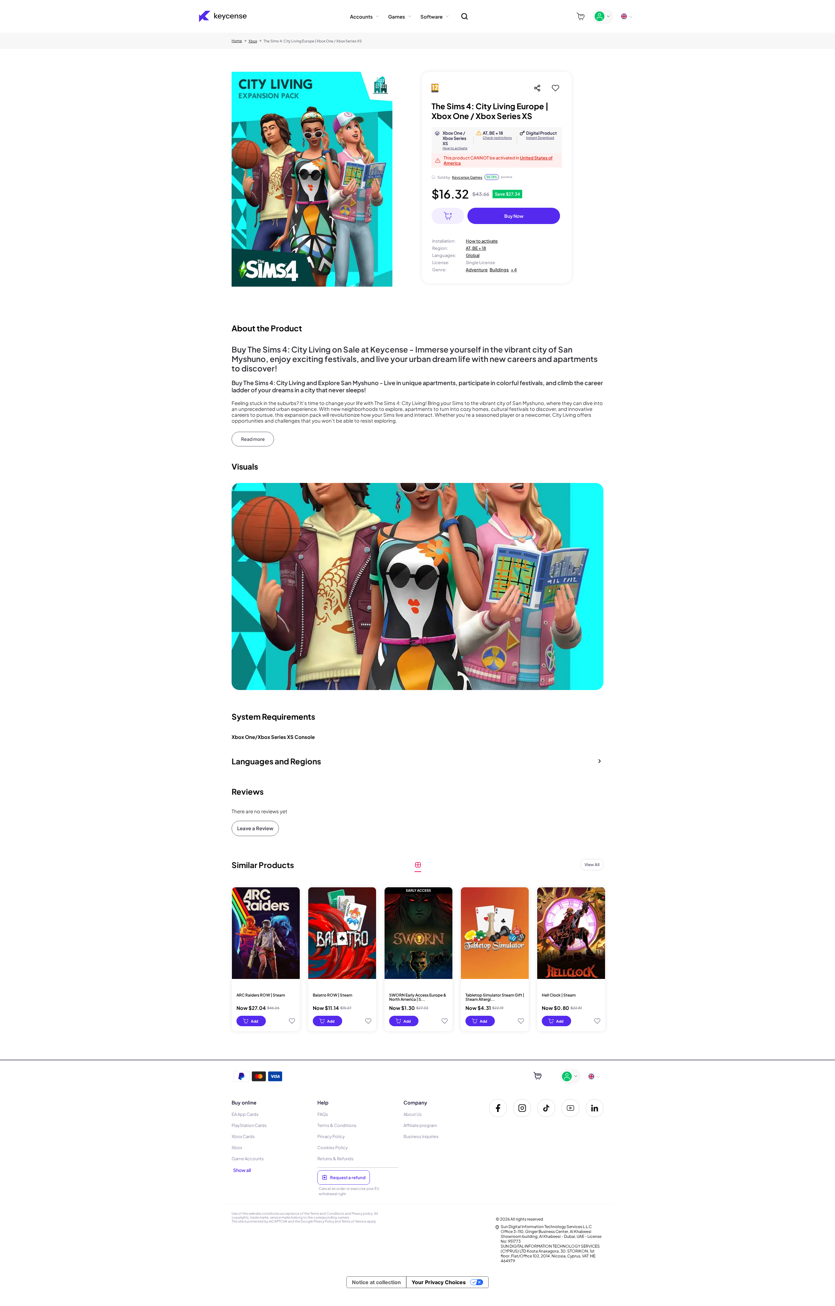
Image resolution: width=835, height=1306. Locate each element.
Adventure (477, 269)
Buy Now (514, 216)
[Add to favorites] (555, 88)
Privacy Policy (323, 1221)
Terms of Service (354, 1221)
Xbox (253, 41)
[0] (580, 16)
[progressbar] (251, 1021)
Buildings (499, 269)
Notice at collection (376, 1282)
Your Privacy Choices (439, 1282)
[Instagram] (522, 1108)
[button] (417, 761)
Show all (242, 1170)
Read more (253, 439)
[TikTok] (546, 1108)
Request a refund (348, 1177)
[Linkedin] (594, 1108)
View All (592, 864)
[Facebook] (498, 1108)
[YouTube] (570, 1108)
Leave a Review (255, 828)
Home (237, 40)
